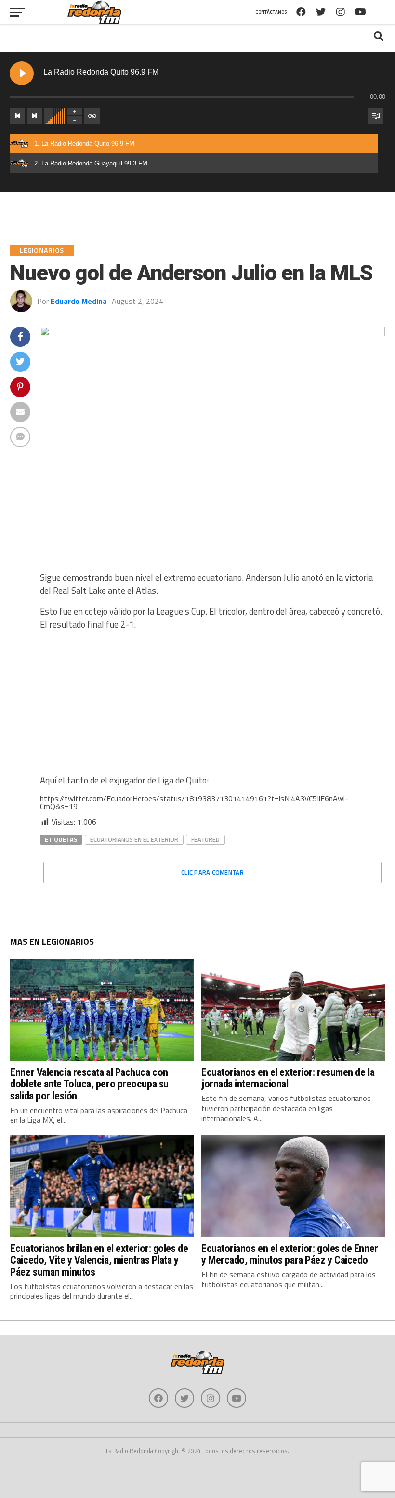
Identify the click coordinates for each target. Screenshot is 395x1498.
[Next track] (34, 116)
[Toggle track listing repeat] (92, 116)
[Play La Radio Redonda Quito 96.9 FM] (22, 73)
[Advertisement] (212, 706)
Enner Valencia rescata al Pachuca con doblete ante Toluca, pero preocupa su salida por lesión (89, 1084)
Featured (205, 839)
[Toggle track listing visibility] (375, 116)
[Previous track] (17, 116)
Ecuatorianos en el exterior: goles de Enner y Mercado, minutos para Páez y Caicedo (289, 1254)
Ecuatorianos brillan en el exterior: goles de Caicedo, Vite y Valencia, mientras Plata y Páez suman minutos (99, 1260)
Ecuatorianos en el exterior (134, 839)
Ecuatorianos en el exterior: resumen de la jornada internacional (287, 1078)
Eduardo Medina (79, 301)
